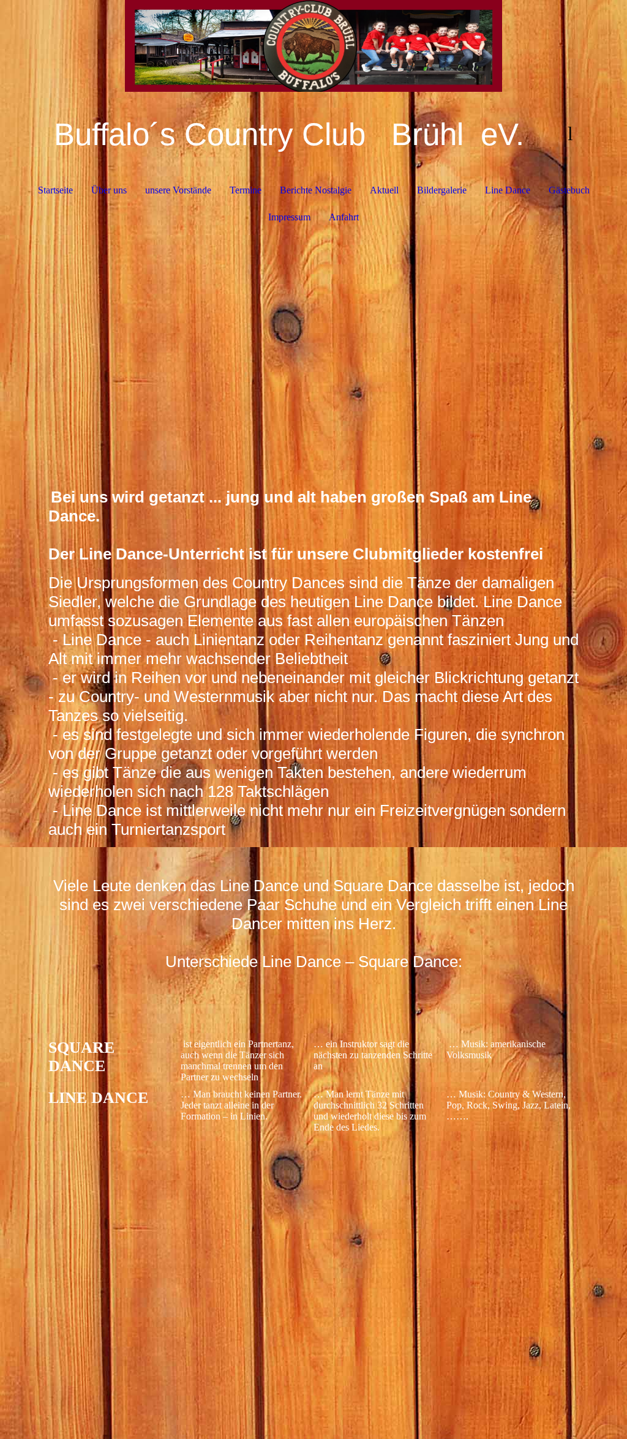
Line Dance (507, 190)
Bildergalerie (442, 190)
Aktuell (384, 190)
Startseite (55, 190)
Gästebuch (569, 190)
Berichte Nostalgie (315, 190)
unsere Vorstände (178, 190)
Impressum (289, 217)
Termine (245, 190)
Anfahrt (344, 217)
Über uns (109, 190)
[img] (314, 46)
